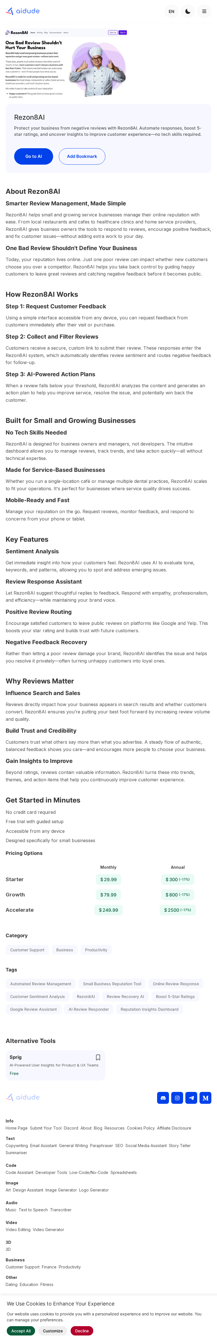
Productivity (96, 949)
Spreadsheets (123, 1172)
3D (8, 1249)
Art (8, 1190)
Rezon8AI (86, 996)
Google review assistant (33, 1009)
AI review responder (89, 1009)
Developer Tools (51, 1172)
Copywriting (17, 1145)
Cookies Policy (141, 1128)
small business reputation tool (112, 983)
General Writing (73, 1145)
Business (64, 949)
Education (29, 1284)
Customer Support (27, 949)
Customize (53, 1330)
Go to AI (33, 156)
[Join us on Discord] (163, 1098)
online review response (176, 983)
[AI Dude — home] (23, 11)
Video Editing (18, 1229)
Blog (98, 1128)
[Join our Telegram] (191, 1098)
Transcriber (60, 1209)
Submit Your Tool (46, 1128)
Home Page (17, 1128)
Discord (71, 1128)
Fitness (46, 1284)
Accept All (21, 1330)
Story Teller (180, 1145)
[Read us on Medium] (205, 1098)
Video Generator (48, 1229)
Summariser (16, 1152)
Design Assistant (28, 1190)
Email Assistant (43, 1145)
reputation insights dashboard (150, 1009)
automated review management (40, 983)
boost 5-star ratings (175, 996)
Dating (12, 1284)
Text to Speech (33, 1209)
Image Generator (61, 1190)
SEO (119, 1145)
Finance (49, 1266)
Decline (82, 1330)
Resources (115, 1128)
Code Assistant (19, 1172)
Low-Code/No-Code (89, 1172)
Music (11, 1209)
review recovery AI (125, 996)
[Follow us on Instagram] (177, 1098)
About (86, 1128)
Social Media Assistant (146, 1145)
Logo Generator (94, 1190)
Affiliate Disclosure (174, 1128)
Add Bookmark (82, 156)
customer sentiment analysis (37, 996)
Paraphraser (101, 1145)
